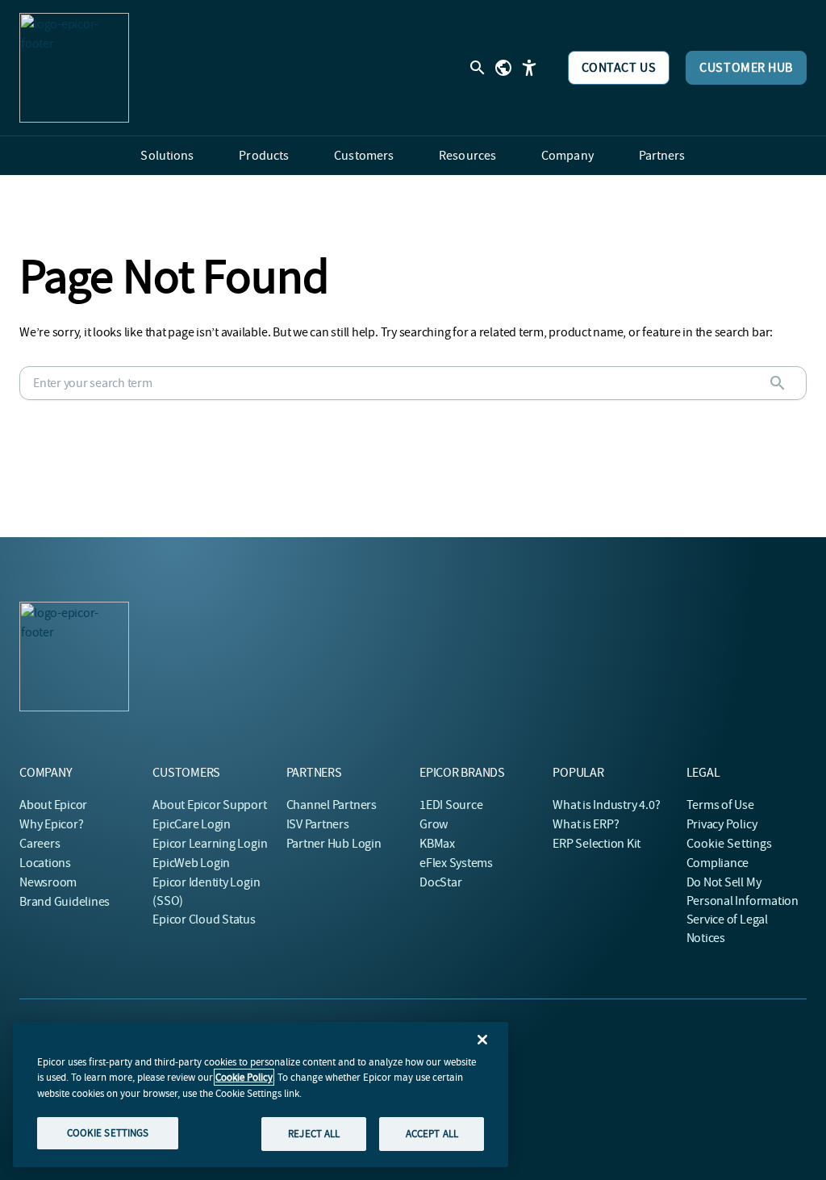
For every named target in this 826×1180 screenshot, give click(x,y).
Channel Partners (331, 805)
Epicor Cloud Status (203, 919)
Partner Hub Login (334, 844)
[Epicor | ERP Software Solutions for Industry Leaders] (74, 68)
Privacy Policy (721, 824)
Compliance (717, 863)
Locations (45, 863)
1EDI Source (450, 805)
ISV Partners (317, 824)
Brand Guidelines (64, 902)
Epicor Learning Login (209, 844)
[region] (260, 1094)
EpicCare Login (191, 824)
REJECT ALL (314, 1133)
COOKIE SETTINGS (108, 1133)
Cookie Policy (244, 1077)
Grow (433, 824)
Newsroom (48, 882)
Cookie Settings (729, 844)
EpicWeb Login (191, 863)
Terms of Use (720, 805)
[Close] (482, 1039)
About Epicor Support (209, 805)
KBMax (437, 844)
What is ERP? (586, 824)
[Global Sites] (503, 68)
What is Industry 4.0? (606, 805)
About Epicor (53, 805)
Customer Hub (746, 68)
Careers (39, 844)
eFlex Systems (456, 863)
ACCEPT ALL (432, 1133)
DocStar (440, 882)
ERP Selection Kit (596, 844)
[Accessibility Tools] (529, 68)
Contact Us (619, 68)
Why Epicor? (51, 824)
